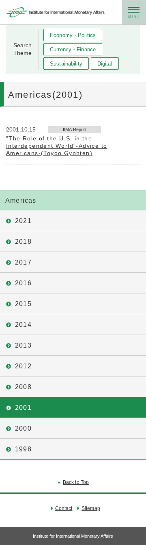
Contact (64, 508)
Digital (104, 64)
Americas (20, 200)
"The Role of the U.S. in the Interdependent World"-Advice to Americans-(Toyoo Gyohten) (56, 145)
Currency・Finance (73, 49)
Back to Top (76, 482)
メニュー (134, 12)
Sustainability (66, 64)
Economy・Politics (73, 35)
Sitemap (90, 508)
